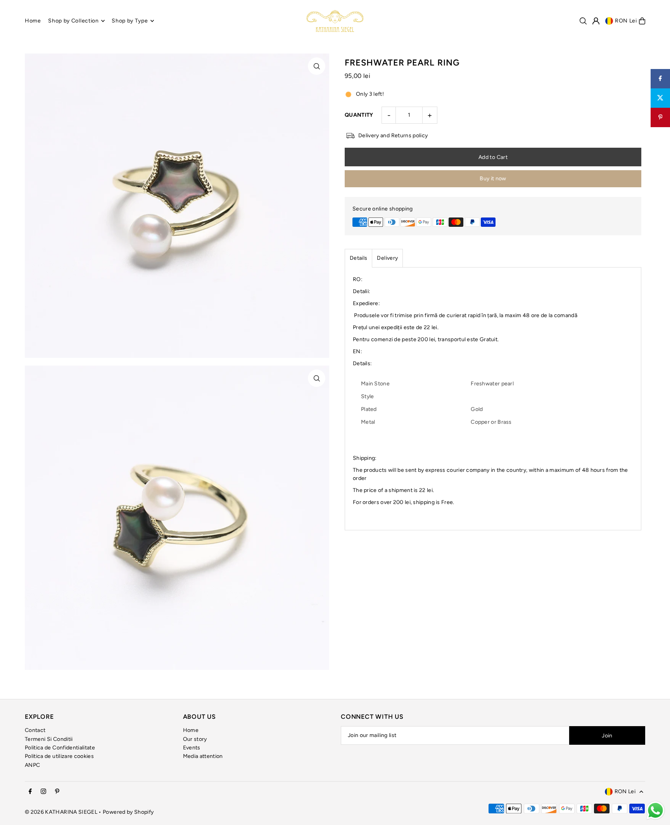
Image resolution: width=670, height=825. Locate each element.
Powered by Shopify (128, 812)
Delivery (387, 258)
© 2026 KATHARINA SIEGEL (61, 812)
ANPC (32, 765)
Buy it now (493, 178)
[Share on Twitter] (660, 98)
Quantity (359, 115)
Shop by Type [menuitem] (130, 20)
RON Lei (626, 20)
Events (191, 747)
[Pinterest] (57, 792)
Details (358, 258)
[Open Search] (583, 20)
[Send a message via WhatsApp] (655, 810)
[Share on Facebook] (660, 78)
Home (191, 730)
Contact (35, 730)
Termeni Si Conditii (49, 739)
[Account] (595, 20)
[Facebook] (30, 792)
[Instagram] (43, 792)
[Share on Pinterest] (660, 117)
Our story (195, 739)
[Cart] (642, 20)
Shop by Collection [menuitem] (73, 20)
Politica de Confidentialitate (60, 747)
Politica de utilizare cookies (59, 756)
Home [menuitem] (33, 20)
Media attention (203, 756)
